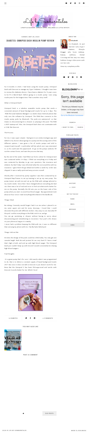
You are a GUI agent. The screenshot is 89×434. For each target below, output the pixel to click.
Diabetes (14, 318)
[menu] (5, 3)
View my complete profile (69, 66)
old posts (49, 413)
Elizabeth (74, 40)
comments (48, 318)
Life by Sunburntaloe (18, 430)
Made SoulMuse (78, 430)
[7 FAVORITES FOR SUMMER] (74, 178)
